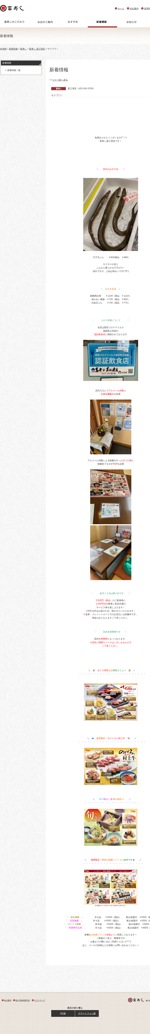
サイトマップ (39, 1000)
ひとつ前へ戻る (60, 80)
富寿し (23, 49)
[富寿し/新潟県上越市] (12, 9)
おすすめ (73, 22)
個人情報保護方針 (22, 1000)
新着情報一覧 (13, 70)
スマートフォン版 (87, 1013)
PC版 (63, 1013)
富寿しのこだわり (14, 22)
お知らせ (131, 22)
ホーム (121, 8)
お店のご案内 (44, 22)
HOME (3, 49)
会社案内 (134, 8)
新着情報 (102, 22)
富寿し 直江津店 (37, 49)
